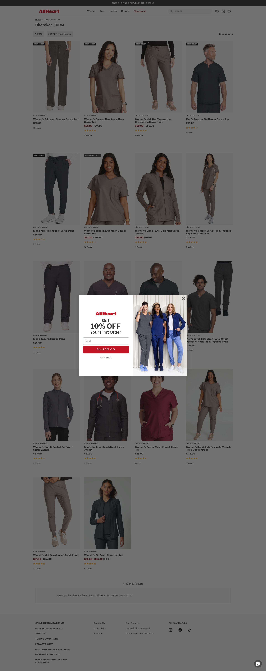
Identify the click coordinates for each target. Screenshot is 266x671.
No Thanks (106, 357)
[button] (258, 664)
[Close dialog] (183, 298)
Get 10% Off (106, 349)
